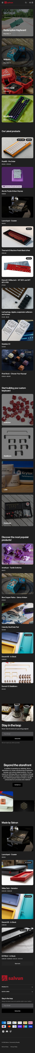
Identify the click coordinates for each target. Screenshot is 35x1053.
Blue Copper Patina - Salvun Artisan (14, 597)
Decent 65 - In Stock (9, 657)
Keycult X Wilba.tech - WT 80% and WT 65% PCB (16, 281)
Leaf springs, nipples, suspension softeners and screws (17, 313)
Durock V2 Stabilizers (9, 686)
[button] (2, 2)
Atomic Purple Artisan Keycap (12, 191)
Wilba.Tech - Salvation (10, 888)
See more (17, 963)
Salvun (7, 1042)
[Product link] (17, 151)
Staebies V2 (6, 344)
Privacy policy (14, 1046)
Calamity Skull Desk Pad (10, 627)
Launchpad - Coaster (9, 221)
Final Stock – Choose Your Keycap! (14, 374)
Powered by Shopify (15, 1042)
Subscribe (17, 1011)
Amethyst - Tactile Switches (11, 568)
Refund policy (5, 1046)
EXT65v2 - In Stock (8, 956)
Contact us (18, 784)
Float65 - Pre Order (8, 161)
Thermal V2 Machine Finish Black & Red (16, 250)
